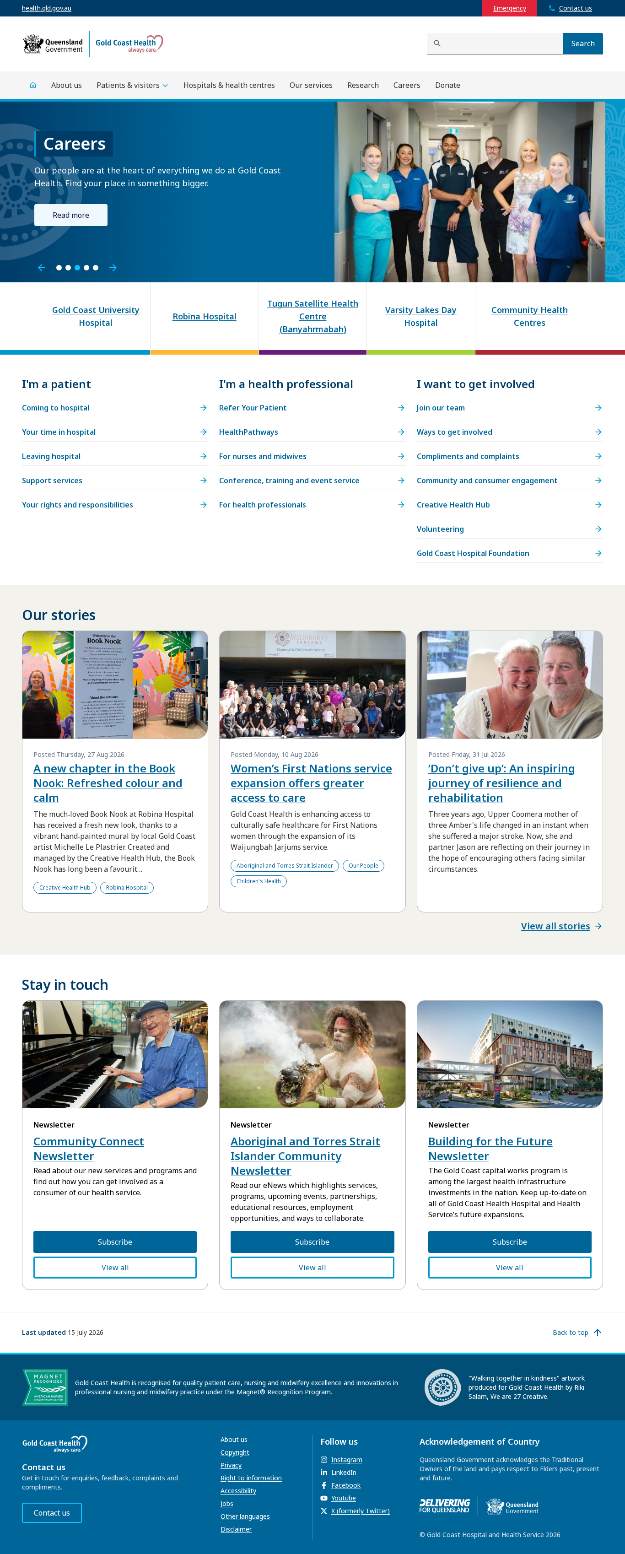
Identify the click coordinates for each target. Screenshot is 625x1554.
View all (115, 1268)
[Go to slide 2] (68, 267)
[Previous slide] (41, 267)
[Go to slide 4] (86, 267)
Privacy (231, 1465)
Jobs (227, 1503)
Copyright (235, 1452)
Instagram (346, 1459)
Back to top (570, 1332)
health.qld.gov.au (46, 8)
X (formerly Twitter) (360, 1510)
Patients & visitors (128, 85)
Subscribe (115, 1242)
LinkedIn (343, 1472)
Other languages (245, 1516)
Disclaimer (236, 1529)
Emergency (509, 8)
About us (234, 1439)
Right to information (251, 1477)
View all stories (555, 926)
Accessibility (238, 1490)
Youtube (343, 1498)
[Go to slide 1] (59, 267)
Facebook (346, 1485)
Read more (71, 215)
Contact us (52, 1513)
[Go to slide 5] (95, 267)
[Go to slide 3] (77, 267)
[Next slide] (113, 267)
